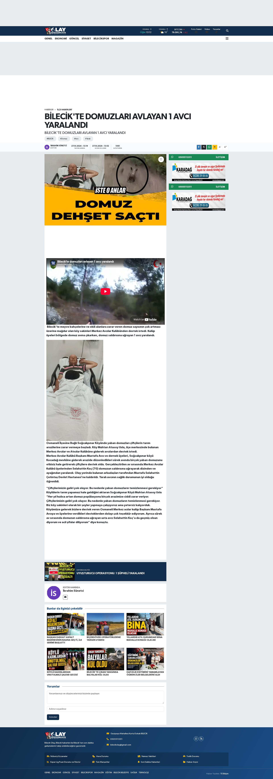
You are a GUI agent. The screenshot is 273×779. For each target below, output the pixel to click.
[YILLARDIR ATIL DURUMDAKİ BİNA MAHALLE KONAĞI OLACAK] (145, 624)
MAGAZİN (117, 38)
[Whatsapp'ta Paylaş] (209, 147)
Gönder (53, 717)
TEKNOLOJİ (144, 772)
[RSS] (201, 738)
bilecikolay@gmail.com (120, 745)
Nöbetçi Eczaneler (59, 756)
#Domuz (63, 139)
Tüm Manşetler (103, 762)
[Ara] (227, 31)
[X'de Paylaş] (203, 147)
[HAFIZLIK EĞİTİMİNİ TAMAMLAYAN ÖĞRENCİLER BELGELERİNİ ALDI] (145, 659)
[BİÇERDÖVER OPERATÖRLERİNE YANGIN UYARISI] (105, 624)
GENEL (48, 38)
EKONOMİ (61, 38)
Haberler (49, 110)
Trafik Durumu (192, 756)
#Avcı (76, 139)
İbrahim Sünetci (73, 590)
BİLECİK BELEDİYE (121, 772)
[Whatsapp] (196, 738)
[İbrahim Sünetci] (54, 592)
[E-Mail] (65, 597)
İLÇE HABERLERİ (64, 110)
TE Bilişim (224, 774)
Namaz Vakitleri (149, 756)
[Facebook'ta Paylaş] (199, 147)
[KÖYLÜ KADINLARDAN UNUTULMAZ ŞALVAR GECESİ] (65, 659)
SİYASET (86, 38)
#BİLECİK (50, 139)
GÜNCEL (74, 38)
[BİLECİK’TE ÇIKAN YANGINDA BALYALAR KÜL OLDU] (105, 659)
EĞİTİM (109, 772)
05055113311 (116, 739)
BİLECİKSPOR (101, 38)
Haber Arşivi (192, 762)
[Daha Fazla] (214, 147)
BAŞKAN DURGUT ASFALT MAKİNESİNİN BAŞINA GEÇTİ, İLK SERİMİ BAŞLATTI (64, 640)
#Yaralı (87, 139)
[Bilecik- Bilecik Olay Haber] (55, 31)
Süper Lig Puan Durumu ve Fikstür (65, 762)
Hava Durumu (102, 756)
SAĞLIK (134, 772)
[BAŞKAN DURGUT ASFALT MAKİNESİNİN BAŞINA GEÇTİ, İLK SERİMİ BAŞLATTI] (65, 624)
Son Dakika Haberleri (150, 762)
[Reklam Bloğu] (198, 172)
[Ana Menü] (227, 39)
